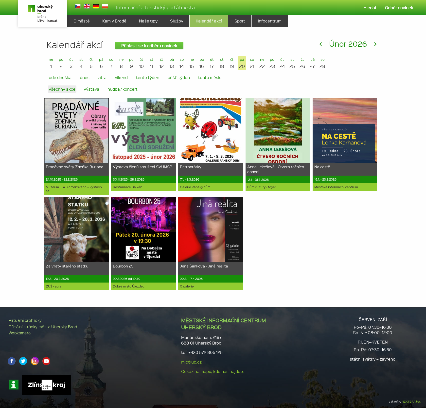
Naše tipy (148, 20)
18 (222, 63)
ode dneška (60, 77)
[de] (96, 6)
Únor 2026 (348, 43)
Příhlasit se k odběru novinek (149, 45)
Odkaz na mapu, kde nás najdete (213, 371)
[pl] (105, 6)
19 (232, 63)
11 (151, 63)
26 (302, 63)
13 (172, 63)
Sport (239, 20)
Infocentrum (270, 20)
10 (141, 63)
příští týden (179, 77)
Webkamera (20, 332)
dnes (84, 77)
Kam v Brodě (114, 20)
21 (252, 63)
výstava (91, 89)
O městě (81, 20)
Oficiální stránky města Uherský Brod (43, 326)
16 (201, 63)
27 (312, 63)
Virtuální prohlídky (25, 320)
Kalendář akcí (209, 20)
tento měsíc (209, 77)
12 (162, 63)
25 (292, 63)
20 (242, 63)
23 (272, 63)
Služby (176, 20)
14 (181, 63)
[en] (87, 6)
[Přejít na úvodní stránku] (42, 13)
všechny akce (62, 89)
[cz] (78, 6)
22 (262, 63)
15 (192, 63)
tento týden (147, 77)
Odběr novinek (399, 7)
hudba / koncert (122, 89)
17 (212, 63)
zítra (102, 77)
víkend (121, 77)
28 (322, 63)
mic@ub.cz (191, 362)
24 (282, 63)
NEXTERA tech (412, 401)
